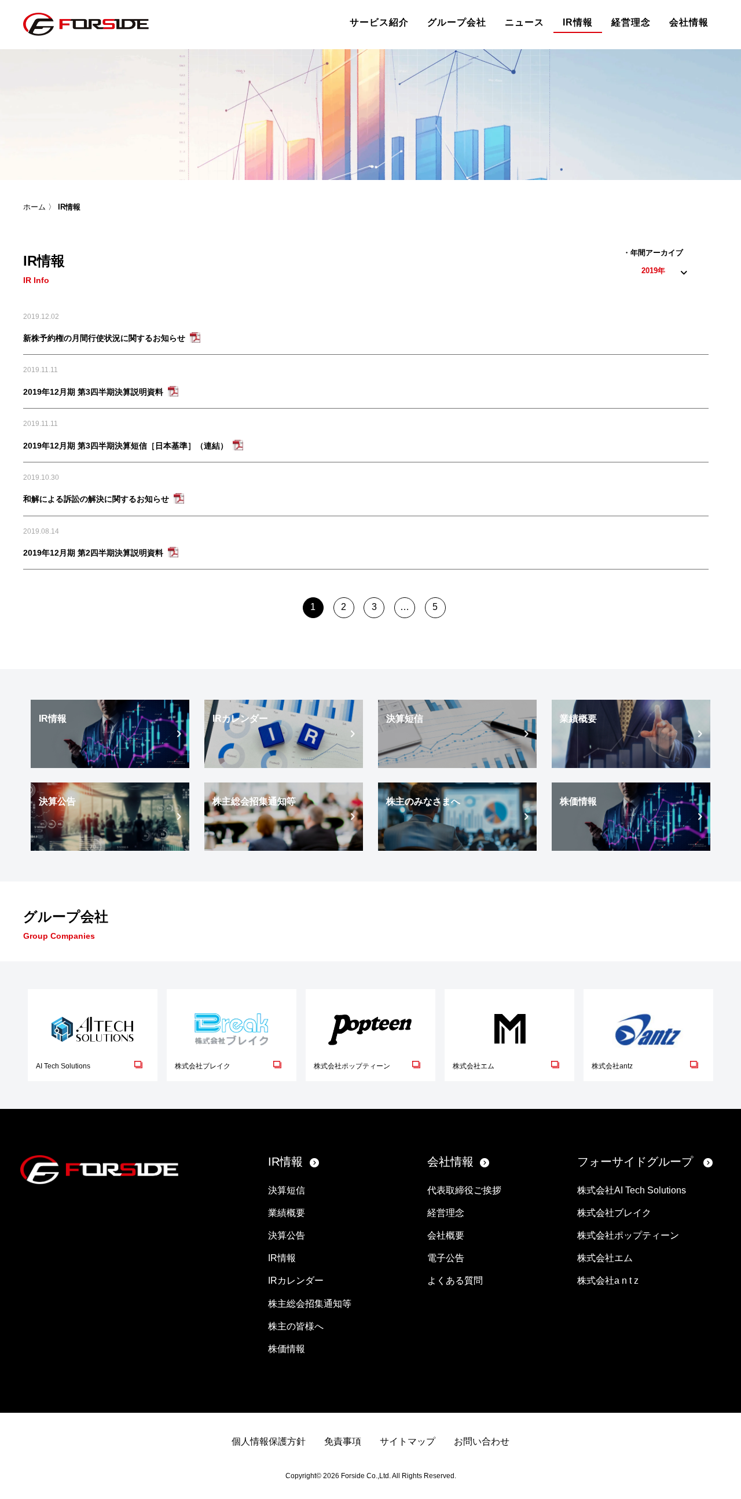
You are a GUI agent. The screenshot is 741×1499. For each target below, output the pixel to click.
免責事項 (342, 1441)
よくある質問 (455, 1280)
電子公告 (445, 1258)
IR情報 (578, 22)
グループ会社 (456, 22)
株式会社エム (605, 1258)
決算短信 (286, 1190)
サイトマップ (407, 1441)
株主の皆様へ (296, 1326)
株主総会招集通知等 (309, 1304)
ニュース (524, 22)
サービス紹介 (379, 22)
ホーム (34, 207)
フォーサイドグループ (635, 1161)
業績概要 (286, 1213)
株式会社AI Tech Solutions (631, 1190)
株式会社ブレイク (614, 1213)
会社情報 (689, 22)
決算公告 (286, 1235)
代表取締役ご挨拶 (464, 1190)
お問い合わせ (481, 1441)
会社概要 (445, 1235)
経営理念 (631, 22)
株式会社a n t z (608, 1280)
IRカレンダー (296, 1280)
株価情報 (286, 1349)
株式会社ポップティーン (628, 1235)
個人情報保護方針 (269, 1441)
